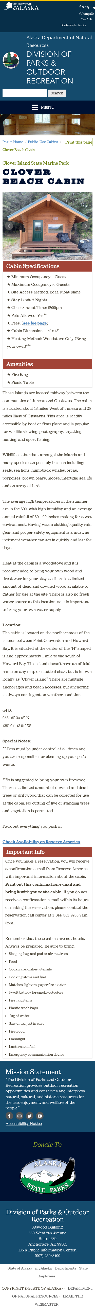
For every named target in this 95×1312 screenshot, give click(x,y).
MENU (47, 107)
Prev (9, 226)
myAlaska (43, 1268)
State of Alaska (21, 9)
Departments (65, 1268)
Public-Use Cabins (43, 142)
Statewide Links (74, 25)
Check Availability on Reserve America (41, 841)
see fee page (35, 323)
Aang (84, 6)
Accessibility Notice (24, 1123)
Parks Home (13, 142)
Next (86, 226)
